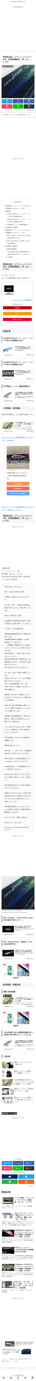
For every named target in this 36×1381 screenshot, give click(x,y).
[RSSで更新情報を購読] (26, 1182)
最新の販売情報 (12, 249)
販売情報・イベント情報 (10, 1113)
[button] (29, 106)
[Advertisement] (18, 32)
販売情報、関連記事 (11, 246)
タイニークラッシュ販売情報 (22, 300)
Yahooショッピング (17, 319)
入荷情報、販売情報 (11, 227)
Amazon (17, 313)
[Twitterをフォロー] (26, 1176)
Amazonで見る (18, 483)
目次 (15, 202)
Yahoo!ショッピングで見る (18, 493)
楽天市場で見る (18, 488)
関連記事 (8, 211)
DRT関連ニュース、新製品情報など (18, 224)
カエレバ (20, 304)
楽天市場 (17, 307)
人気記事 (10, 257)
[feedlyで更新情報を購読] (10, 1182)
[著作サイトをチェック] (10, 1176)
